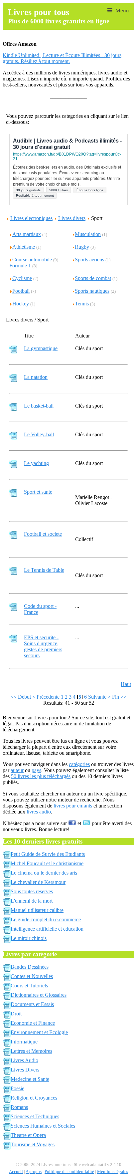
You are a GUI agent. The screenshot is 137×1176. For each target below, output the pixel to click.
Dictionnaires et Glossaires (39, 995)
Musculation (88, 234)
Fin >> (119, 697)
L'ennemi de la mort (32, 901)
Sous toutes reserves (32, 891)
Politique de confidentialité (69, 1171)
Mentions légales (112, 1171)
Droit (16, 1013)
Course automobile (32, 259)
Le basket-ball (39, 406)
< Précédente (46, 697)
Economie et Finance (33, 1023)
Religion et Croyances (34, 1098)
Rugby (82, 247)
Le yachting (36, 463)
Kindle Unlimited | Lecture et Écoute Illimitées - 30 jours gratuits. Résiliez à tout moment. (62, 58)
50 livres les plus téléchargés (40, 776)
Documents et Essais (32, 1004)
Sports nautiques (92, 291)
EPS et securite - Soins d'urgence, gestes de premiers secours (43, 646)
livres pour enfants (73, 805)
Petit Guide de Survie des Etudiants (48, 854)
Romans (19, 1107)
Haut (126, 684)
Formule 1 (20, 265)
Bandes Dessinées (30, 967)
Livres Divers (25, 1070)
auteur (17, 770)
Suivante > (99, 697)
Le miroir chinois (29, 938)
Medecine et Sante (30, 1079)
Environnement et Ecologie (39, 1032)
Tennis (82, 303)
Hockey (20, 303)
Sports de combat (93, 278)
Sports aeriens (89, 259)
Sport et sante (38, 492)
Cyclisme (22, 278)
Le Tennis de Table (44, 570)
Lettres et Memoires (31, 1051)
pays (36, 770)
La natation (36, 377)
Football (21, 291)
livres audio (39, 811)
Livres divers (71, 218)
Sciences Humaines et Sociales (43, 1126)
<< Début (21, 697)
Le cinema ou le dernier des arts (44, 873)
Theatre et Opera (28, 1135)
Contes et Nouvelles (32, 976)
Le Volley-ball (39, 434)
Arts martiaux (26, 234)
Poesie (17, 1088)
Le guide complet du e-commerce (46, 919)
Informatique (24, 1041)
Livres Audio (24, 1060)
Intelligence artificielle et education (47, 929)
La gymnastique (41, 348)
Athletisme (23, 247)
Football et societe (43, 534)
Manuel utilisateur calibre (37, 910)
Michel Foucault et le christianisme (47, 863)
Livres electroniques (31, 218)
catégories (79, 764)
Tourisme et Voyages (33, 1144)
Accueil (16, 1171)
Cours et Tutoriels (29, 985)
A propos (34, 1171)
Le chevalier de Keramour (38, 882)
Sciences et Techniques (35, 1116)
